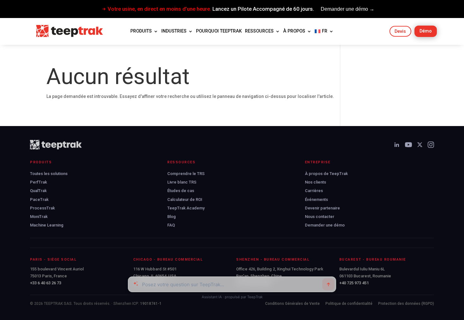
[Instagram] (431, 145)
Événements (316, 199)
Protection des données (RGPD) (406, 303)
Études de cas (180, 190)
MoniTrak (39, 216)
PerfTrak (38, 182)
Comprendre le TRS (186, 173)
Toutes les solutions (49, 173)
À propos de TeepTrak (326, 173)
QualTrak (38, 190)
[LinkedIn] (397, 145)
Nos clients (315, 182)
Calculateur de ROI (184, 199)
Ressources (259, 31)
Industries (174, 31)
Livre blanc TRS (181, 182)
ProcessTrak (42, 208)
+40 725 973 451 (354, 283)
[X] (420, 145)
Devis (400, 31)
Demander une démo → (347, 9)
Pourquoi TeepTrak (219, 31)
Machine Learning (46, 225)
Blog (171, 216)
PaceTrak (39, 199)
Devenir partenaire (322, 208)
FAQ (171, 225)
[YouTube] (408, 144)
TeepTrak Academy (186, 208)
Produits (141, 31)
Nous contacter (319, 216)
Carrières (314, 190)
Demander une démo (325, 225)
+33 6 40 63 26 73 (45, 283)
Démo (425, 30)
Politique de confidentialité (348, 303)
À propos (294, 31)
